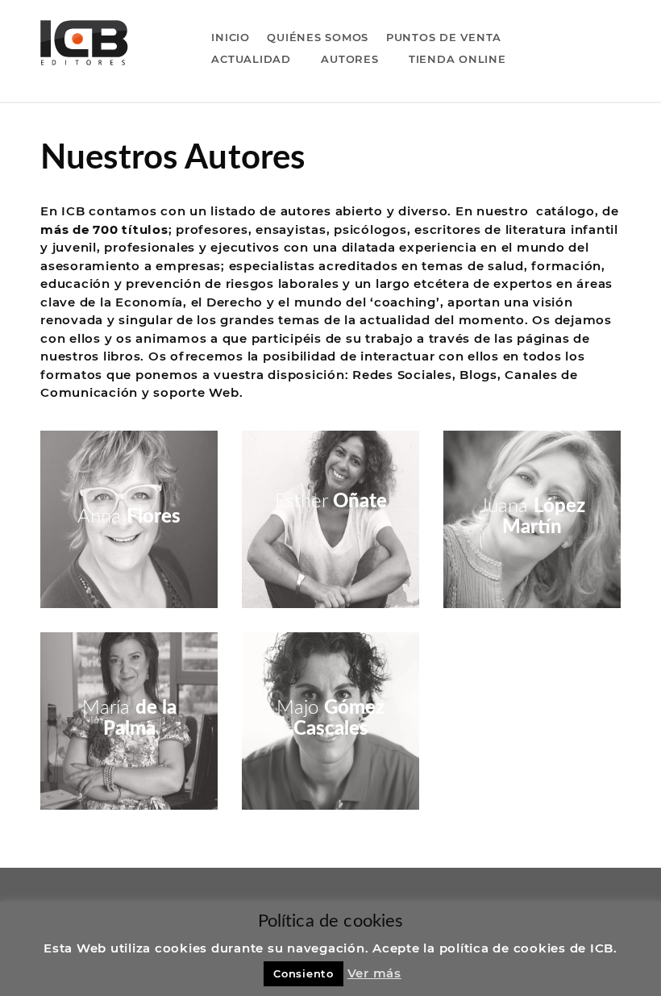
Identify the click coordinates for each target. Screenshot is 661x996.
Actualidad (251, 58)
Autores (349, 58)
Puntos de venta (443, 37)
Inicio (230, 37)
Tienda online (457, 58)
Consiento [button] (303, 973)
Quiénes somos (317, 37)
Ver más (374, 973)
